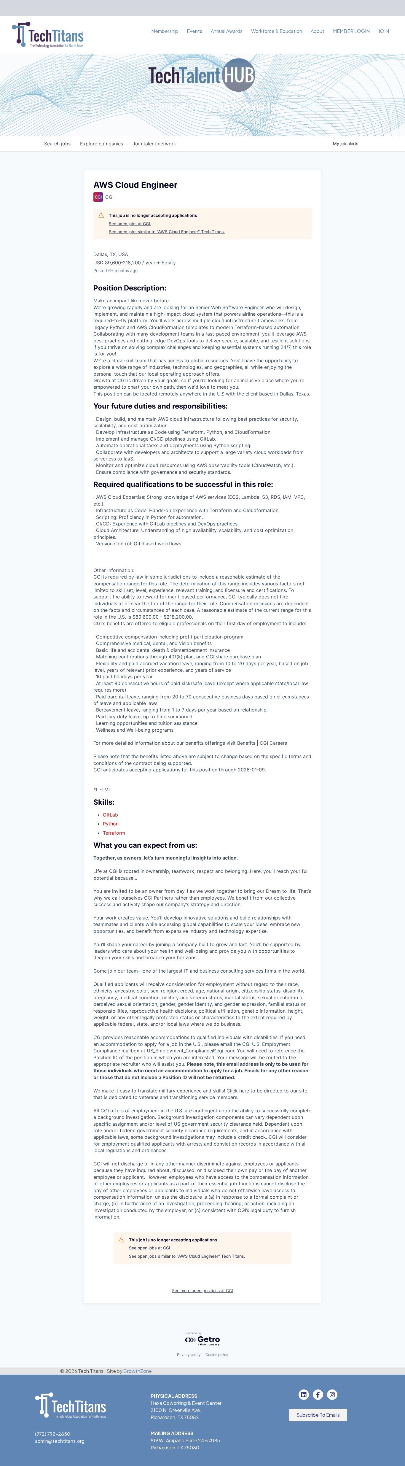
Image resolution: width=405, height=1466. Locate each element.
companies (101, 144)
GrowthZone (137, 1371)
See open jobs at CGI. (130, 223)
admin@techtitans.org (59, 1441)
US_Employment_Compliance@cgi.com (190, 1051)
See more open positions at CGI (202, 1290)
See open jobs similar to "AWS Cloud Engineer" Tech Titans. (167, 231)
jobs (57, 144)
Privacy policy (189, 1354)
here (244, 1091)
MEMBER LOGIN (351, 31)
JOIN (383, 31)
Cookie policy (216, 1354)
